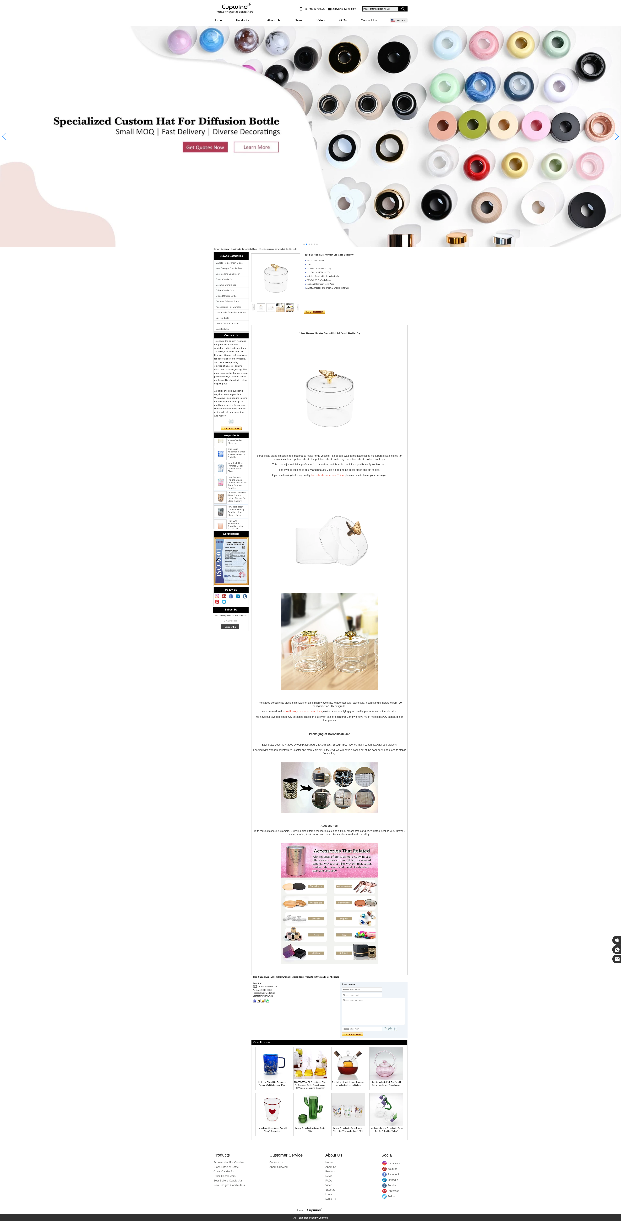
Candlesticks (222, 329)
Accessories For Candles (228, 307)
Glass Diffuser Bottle (226, 296)
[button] (304, 244)
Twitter (384, 1196)
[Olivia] (231, 421)
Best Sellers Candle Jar (228, 274)
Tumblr (384, 1185)
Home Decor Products (303, 977)
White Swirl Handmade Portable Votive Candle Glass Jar (236, 519)
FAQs (343, 20)
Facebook (384, 1174)
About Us (273, 20)
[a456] (310, 136)
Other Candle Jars (225, 290)
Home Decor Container (227, 323)
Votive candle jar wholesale (326, 977)
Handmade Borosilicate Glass (244, 249)
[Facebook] (231, 596)
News (298, 20)
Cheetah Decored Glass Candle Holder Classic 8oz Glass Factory (237, 475)
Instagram (384, 1163)
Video (320, 20)
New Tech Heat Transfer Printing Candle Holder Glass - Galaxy (236, 489)
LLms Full (331, 1198)
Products (243, 20)
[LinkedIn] (238, 596)
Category (225, 249)
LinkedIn (384, 1179)
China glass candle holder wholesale (275, 977)
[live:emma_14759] (254, 1001)
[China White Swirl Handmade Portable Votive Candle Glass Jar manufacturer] (220, 520)
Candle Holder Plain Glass (229, 263)
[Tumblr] (245, 596)
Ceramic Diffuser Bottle (227, 301)
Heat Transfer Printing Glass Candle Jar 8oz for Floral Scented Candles (237, 461)
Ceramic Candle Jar (226, 285)
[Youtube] (224, 596)
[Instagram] (217, 596)
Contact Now (231, 429)
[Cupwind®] (314, 1210)
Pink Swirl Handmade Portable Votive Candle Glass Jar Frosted (236, 505)
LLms (328, 1194)
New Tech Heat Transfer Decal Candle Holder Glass (235, 445)
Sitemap (330, 1189)
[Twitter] (224, 602)
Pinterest (384, 1190)
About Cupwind (278, 1167)
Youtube (384, 1168)
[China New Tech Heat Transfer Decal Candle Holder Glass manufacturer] (220, 446)
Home (217, 20)
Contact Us (369, 20)
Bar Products (222, 318)
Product (330, 1171)
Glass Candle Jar (224, 279)
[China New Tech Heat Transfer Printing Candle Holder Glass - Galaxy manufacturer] (220, 490)
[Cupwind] (235, 8)
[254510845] (259, 1001)
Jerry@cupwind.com (344, 8)
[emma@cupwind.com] (263, 1001)
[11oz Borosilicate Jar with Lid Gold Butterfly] (275, 277)
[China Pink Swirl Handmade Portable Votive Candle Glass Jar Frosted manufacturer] (220, 504)
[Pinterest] (217, 602)
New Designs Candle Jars (229, 268)
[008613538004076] (267, 1001)
